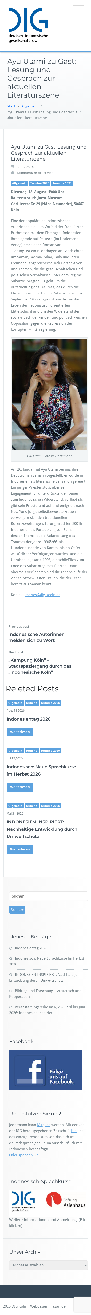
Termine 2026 (50, 703)
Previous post (18, 626)
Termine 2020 (39, 183)
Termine (31, 703)
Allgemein (29, 106)
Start (11, 106)
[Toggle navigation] (78, 9)
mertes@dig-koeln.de (42, 595)
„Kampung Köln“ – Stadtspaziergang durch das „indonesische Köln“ (39, 666)
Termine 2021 (62, 183)
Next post (15, 652)
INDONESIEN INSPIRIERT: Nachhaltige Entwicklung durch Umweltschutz (42, 829)
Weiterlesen (20, 732)
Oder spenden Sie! (24, 1155)
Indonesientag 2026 (28, 719)
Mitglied (43, 1125)
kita (74, 1131)
